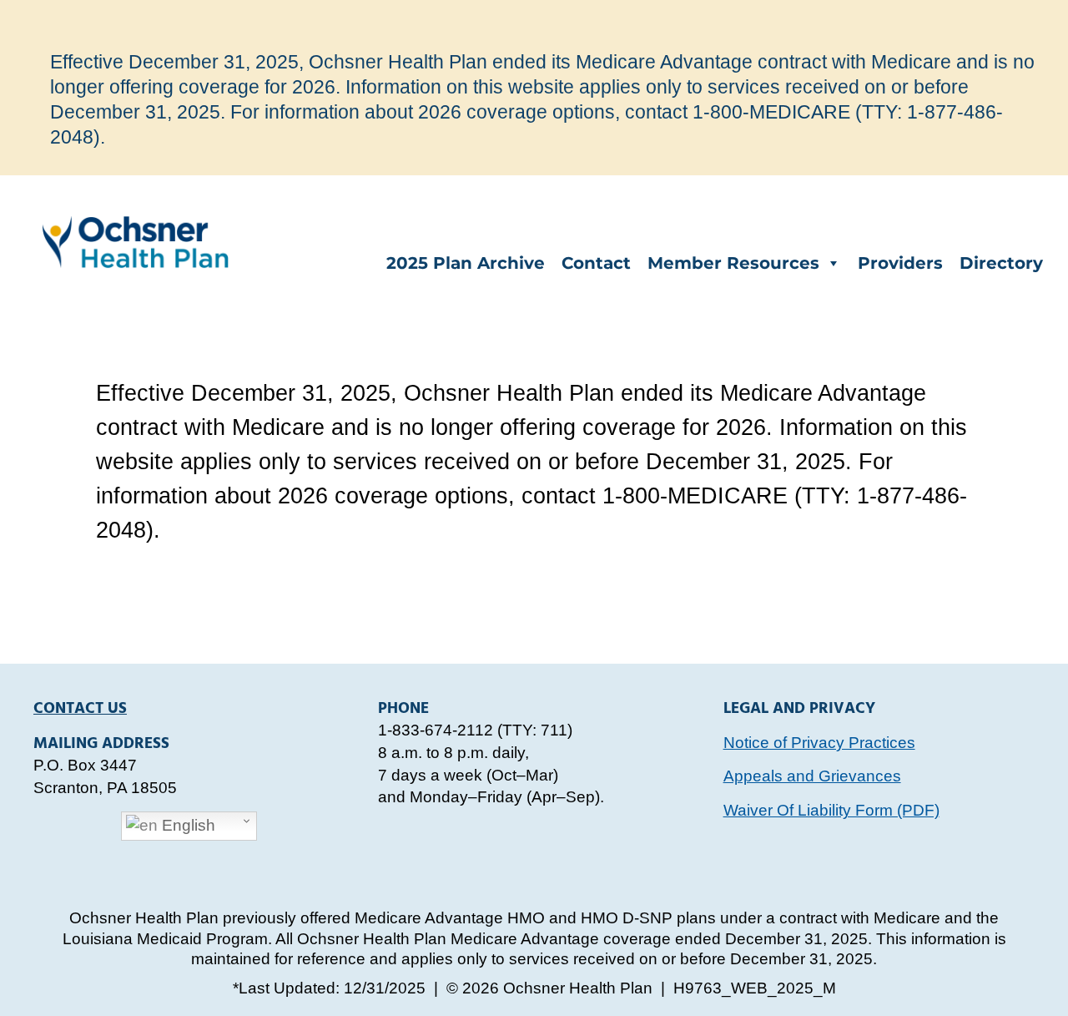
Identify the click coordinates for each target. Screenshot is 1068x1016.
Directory (1001, 263)
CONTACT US (80, 708)
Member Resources (733, 263)
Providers (900, 263)
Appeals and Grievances (812, 776)
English (186, 825)
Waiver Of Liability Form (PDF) (831, 810)
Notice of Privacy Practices (819, 742)
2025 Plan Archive (465, 263)
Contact (596, 263)
